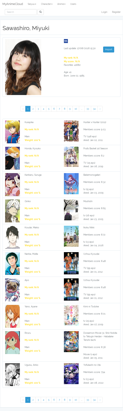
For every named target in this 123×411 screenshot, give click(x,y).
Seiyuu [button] (31, 4)
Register (116, 12)
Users (73, 4)
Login (104, 12)
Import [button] (108, 49)
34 (94, 109)
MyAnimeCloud (12, 4)
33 (87, 109)
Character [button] (46, 4)
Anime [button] (60, 4)
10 (76, 109)
